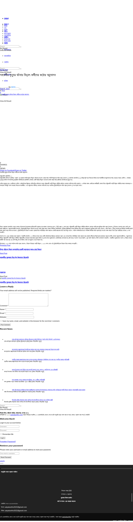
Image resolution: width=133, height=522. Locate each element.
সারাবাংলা (6, 18)
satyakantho (66, 517)
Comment (4, 306)
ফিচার (5, 26)
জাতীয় (5, 29)
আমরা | (115, 521)
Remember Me (7, 434)
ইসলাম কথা (7, 39)
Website (3, 317)
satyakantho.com (16, 415)
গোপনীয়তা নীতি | (122, 521)
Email (2, 313)
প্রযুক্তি (6, 37)
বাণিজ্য (6, 43)
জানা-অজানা (7, 33)
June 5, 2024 (5, 89)
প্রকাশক (13, 87)
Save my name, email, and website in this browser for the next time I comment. (31, 321)
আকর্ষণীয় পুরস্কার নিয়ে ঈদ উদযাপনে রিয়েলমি (14, 282)
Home (2, 70)
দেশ (5, 28)
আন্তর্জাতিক (7, 35)
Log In (2, 461)
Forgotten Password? (8, 442)
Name (3, 309)
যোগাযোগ (130, 521)
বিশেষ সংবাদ (7, 41)
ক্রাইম (6, 31)
